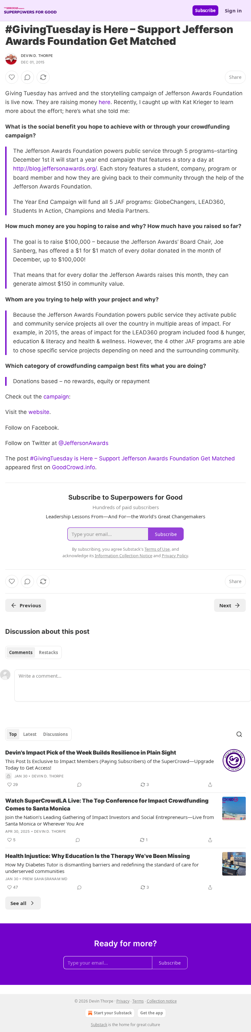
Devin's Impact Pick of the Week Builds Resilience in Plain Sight (90, 752)
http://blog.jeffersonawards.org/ (55, 168)
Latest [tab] (30, 734)
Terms (138, 1001)
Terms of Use (157, 549)
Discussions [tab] (55, 734)
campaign (56, 396)
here (104, 102)
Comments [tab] (20, 652)
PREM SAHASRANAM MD (45, 879)
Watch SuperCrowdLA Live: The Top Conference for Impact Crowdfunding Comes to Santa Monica (107, 804)
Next (225, 605)
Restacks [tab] (48, 652)
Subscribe (205, 10)
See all (18, 903)
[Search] (239, 734)
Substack (99, 1024)
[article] (125, 769)
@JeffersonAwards (84, 443)
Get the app (151, 1013)
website (38, 412)
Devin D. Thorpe (37, 55)
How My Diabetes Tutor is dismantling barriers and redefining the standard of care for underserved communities (102, 867)
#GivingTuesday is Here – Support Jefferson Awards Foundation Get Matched (132, 458)
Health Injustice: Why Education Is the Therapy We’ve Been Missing (97, 856)
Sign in (233, 10)
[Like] (11, 77)
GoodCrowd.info (73, 467)
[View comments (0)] (27, 77)
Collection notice (162, 1001)
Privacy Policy (175, 556)
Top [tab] (13, 734)
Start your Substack (113, 1013)
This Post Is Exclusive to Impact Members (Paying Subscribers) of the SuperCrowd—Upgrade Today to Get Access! (109, 764)
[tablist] (33, 652)
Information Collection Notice (123, 556)
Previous (30, 605)
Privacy (122, 1001)
